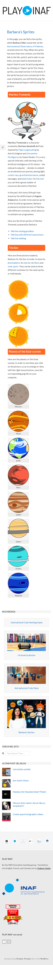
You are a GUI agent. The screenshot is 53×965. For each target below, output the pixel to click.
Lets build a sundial (21, 769)
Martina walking (18, 238)
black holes (27, 178)
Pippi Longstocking (27, 150)
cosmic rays (13, 175)
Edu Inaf (40, 178)
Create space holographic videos (28, 814)
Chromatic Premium (23, 958)
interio (26, 262)
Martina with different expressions (27, 234)
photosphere (14, 262)
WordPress (44, 958)
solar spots (13, 266)
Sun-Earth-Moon (21, 780)
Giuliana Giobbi (43, 868)
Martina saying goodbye (22, 231)
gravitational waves (29, 175)
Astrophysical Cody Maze (27, 688)
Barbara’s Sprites (26, 732)
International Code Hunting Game (26, 622)
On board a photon (26, 655)
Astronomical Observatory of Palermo (25, 46)
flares (37, 262)
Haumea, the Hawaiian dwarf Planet (29, 791)
